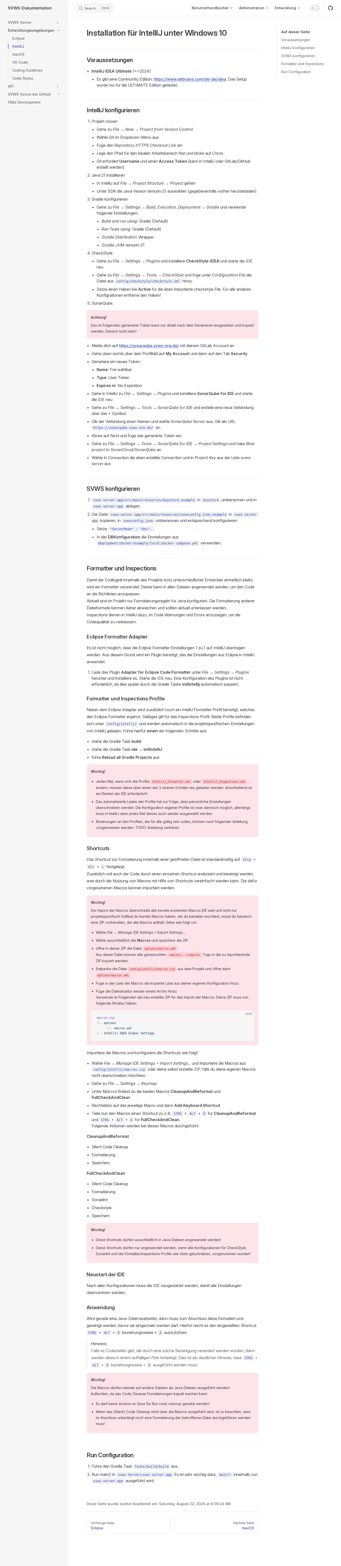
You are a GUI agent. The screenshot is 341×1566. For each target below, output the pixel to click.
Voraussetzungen (295, 40)
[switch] (315, 8)
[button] (58, 22)
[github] (330, 7)
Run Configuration (296, 72)
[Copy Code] (246, 1018)
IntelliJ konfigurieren (298, 48)
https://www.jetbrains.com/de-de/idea (190, 79)
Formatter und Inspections (302, 64)
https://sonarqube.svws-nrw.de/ (149, 345)
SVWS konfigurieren (298, 56)
